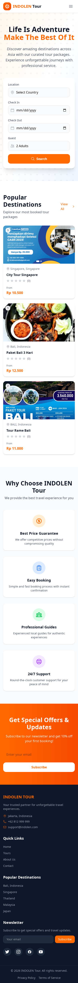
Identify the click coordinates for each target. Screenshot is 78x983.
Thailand (9, 898)
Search (41, 159)
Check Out (15, 120)
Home (7, 847)
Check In (14, 102)
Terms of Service (50, 978)
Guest (12, 138)
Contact (8, 866)
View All (64, 206)
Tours (7, 853)
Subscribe (39, 767)
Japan (7, 911)
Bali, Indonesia (13, 885)
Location (13, 84)
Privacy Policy (26, 978)
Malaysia (9, 905)
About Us (9, 859)
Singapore (10, 892)
